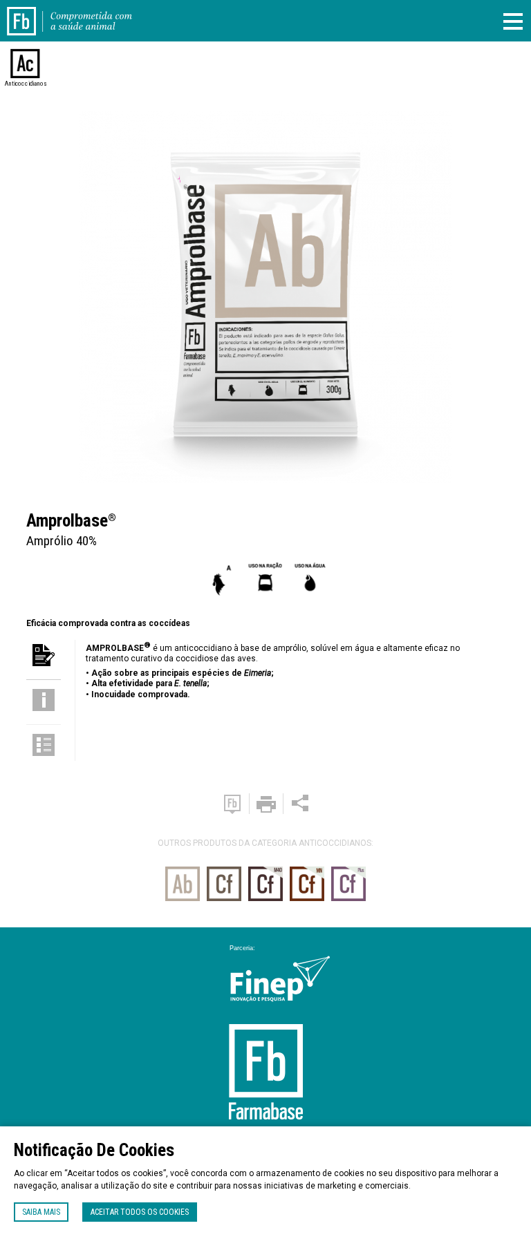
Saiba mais (41, 1212)
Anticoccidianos (25, 83)
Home (29, 12)
